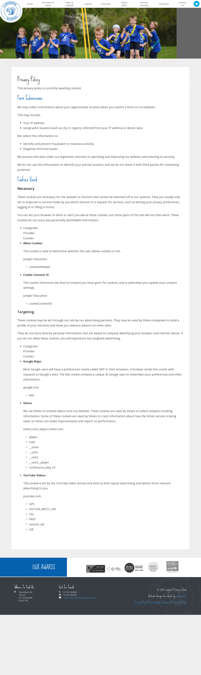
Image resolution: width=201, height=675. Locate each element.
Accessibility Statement (159, 602)
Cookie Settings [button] (180, 602)
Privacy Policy (140, 602)
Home (184, 76)
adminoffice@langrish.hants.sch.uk (79, 597)
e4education (181, 596)
